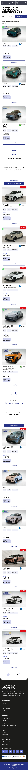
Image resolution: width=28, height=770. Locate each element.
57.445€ (5, 455)
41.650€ (5, 253)
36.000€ (5, 334)
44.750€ (5, 294)
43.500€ (6, 376)
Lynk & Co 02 (8, 326)
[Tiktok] (17, 751)
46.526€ (6, 659)
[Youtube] (21, 751)
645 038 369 (14, 180)
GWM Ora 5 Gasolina (7, 125)
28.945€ (6, 497)
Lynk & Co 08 (8, 447)
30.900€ (6, 255)
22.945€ (6, 538)
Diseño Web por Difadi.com (14, 768)
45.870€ (5, 213)
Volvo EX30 (7, 245)
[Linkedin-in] (6, 751)
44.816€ (6, 457)
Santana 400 (8, 366)
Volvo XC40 (7, 205)
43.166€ (6, 618)
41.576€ (6, 578)
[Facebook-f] (14, 751)
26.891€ (6, 336)
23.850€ (6, 134)
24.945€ (6, 53)
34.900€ (6, 295)
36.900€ (6, 215)
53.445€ (5, 576)
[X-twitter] (10, 751)
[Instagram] (3, 751)
